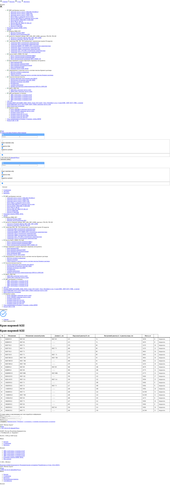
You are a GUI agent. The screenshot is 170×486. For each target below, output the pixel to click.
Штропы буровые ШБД (18, 33)
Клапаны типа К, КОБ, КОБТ (20, 68)
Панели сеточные (16, 73)
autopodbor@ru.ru (15, 469)
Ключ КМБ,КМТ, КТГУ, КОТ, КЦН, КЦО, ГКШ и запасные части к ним (29, 104)
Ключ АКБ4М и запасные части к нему (22, 111)
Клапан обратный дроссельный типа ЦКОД (24, 78)
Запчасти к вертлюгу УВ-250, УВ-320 (22, 39)
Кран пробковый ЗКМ (17, 67)
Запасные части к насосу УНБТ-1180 (22, 15)
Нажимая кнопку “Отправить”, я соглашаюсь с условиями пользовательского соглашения (31, 421)
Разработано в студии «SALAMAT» (49, 465)
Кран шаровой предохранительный (21, 65)
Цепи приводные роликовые (15, 106)
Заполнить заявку (5, 159)
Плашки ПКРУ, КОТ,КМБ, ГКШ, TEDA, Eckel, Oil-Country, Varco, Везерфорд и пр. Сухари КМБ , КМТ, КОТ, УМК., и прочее (45, 103)
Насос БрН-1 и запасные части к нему (22, 16)
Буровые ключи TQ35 (17, 112)
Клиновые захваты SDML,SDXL (17, 28)
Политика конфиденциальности (9, 465)
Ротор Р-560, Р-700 (12, 120)
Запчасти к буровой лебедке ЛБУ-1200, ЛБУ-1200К (26, 37)
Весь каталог (7, 459)
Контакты (26, 1)
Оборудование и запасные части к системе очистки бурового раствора (32, 75)
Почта (2, 419)
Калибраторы (15, 83)
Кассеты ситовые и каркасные (20, 72)
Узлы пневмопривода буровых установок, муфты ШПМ (24, 119)
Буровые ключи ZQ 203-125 (19, 117)
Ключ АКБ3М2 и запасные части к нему (23, 109)
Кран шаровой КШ (16, 62)
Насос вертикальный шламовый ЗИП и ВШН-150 (26, 59)
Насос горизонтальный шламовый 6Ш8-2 (23, 55)
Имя (1, 416)
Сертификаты (8, 480)
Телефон (2, 418)
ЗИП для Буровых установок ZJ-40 (21, 99)
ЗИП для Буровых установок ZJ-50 (21, 98)
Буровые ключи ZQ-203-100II (19, 115)
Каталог (12, 1)
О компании (7, 190)
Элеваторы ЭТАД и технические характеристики (26, 52)
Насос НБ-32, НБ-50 (17, 21)
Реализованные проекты (11, 479)
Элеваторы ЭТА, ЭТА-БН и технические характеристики (28, 50)
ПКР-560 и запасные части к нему (21, 90)
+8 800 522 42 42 (5, 469)
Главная (5, 1)
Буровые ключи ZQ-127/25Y (19, 114)
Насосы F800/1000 (16, 24)
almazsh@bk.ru (15, 157)
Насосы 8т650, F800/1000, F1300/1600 (22, 20)
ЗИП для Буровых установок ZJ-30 (21, 96)
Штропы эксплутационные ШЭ (20, 34)
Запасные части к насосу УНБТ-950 (21, 13)
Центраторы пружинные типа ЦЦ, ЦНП (23, 80)
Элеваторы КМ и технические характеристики (25, 42)
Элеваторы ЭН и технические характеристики (25, 44)
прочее (9, 29)
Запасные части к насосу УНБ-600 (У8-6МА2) (24, 12)
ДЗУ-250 (9, 101)
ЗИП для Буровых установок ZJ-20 (21, 95)
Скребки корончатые (17, 85)
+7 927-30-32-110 (5, 428)
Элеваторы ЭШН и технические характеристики (25, 49)
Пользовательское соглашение (29, 465)
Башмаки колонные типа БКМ (20, 81)
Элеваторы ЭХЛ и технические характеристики (25, 47)
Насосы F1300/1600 (16, 26)
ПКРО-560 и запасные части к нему (21, 91)
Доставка (6, 191)
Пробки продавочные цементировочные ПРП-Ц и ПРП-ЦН (29, 86)
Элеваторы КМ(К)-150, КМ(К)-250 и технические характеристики (31, 46)
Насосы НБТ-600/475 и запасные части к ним (24, 18)
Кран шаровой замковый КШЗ (20, 64)
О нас (19, 1)
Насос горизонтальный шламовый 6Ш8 (23, 57)
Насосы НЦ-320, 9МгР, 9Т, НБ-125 (21, 23)
